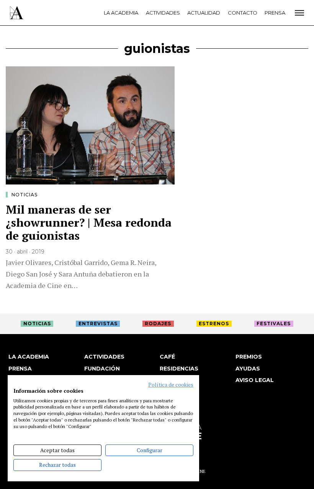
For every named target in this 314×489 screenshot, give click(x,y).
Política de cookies (170, 384)
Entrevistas (98, 323)
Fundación (102, 368)
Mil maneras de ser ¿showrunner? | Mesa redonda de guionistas (89, 222)
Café (167, 356)
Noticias (24, 195)
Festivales (274, 323)
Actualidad (203, 13)
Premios (249, 356)
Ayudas (248, 368)
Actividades (163, 13)
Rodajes (158, 323)
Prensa (275, 13)
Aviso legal (255, 380)
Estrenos (214, 323)
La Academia (121, 13)
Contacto (242, 13)
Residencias (179, 368)
